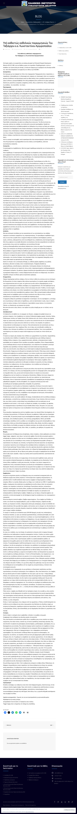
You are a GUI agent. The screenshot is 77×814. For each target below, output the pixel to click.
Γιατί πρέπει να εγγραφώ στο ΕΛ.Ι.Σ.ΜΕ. (37, 773)
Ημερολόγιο (7, 794)
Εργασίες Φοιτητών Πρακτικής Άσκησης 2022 (14, 792)
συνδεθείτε (23, 743)
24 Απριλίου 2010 (18, 49)
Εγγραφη (62, 182)
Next (51, 725)
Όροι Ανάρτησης (63, 54)
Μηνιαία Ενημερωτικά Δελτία (11, 777)
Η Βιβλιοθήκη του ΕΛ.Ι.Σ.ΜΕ (65, 47)
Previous (8, 725)
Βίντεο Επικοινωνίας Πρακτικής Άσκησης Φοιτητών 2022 (13, 788)
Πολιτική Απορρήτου (30, 805)
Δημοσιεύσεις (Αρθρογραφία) (33, 22)
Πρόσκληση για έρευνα (9, 780)
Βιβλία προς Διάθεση (64, 50)
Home (22, 22)
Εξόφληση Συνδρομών (33, 780)
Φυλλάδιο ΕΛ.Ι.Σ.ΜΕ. (8, 775)
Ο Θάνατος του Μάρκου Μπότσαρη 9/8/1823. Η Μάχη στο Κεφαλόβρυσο (67, 144)
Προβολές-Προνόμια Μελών (35, 777)
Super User (7, 49)
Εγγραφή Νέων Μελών (34, 775)
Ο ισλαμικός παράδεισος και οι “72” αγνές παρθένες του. (67, 115)
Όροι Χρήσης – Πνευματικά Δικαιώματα (13, 805)
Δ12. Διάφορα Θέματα (48, 22)
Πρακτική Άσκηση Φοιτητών (10, 782)
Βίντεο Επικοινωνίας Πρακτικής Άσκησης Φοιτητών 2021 (13, 785)
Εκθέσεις (61, 65)
